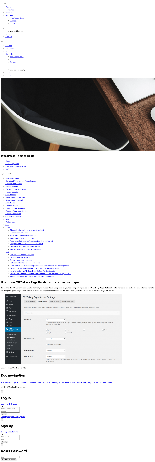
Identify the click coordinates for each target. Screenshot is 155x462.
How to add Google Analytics (22, 254)
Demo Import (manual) (14, 200)
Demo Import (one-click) (15, 197)
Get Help (9, 15)
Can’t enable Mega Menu (20, 257)
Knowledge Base (17, 18)
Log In (7, 34)
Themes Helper (11, 205)
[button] (6, 28)
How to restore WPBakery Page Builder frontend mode (32, 271)
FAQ (7, 252)
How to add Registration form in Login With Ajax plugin (32, 276)
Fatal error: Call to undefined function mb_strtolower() (31, 241)
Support (13, 20)
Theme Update (11, 192)
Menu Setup (10, 203)
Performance (10, 222)
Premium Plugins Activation (16, 211)
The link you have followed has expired (25, 249)
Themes (8, 7)
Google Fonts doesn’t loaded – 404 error (26, 244)
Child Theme (10, 194)
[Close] (2, 392)
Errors (7, 227)
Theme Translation (13, 214)
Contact (13, 23)
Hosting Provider (12, 178)
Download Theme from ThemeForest (20, 181)
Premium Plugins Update (15, 208)
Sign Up (8, 37)
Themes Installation (13, 184)
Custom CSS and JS (13, 216)
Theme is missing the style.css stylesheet (27, 230)
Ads (7, 219)
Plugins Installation (13, 186)
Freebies (8, 12)
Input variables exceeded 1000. (22, 238)
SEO (7, 224)
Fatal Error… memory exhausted (23, 235)
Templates (9, 10)
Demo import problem (19, 233)
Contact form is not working (21, 260)
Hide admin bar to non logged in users (25, 263)
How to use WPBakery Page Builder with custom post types (34, 268)
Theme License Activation (15, 189)
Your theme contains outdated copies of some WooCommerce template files (40, 274)
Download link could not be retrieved (25, 246)
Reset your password (9, 417)
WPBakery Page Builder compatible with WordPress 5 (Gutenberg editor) (40, 265)
